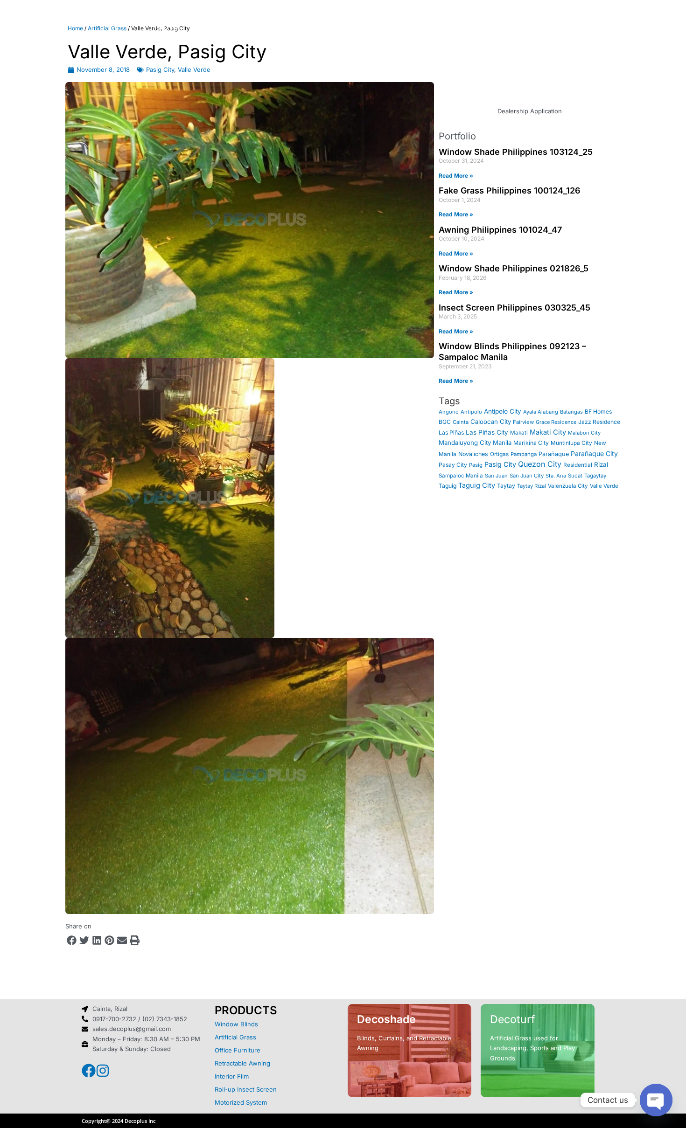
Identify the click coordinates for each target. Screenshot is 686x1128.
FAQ (427, 25)
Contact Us (482, 25)
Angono (449, 411)
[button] (71, 940)
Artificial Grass (235, 1037)
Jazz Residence (599, 421)
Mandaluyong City (465, 442)
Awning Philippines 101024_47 (500, 230)
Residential (577, 465)
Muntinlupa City (571, 443)
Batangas (571, 411)
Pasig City (160, 69)
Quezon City (539, 464)
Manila (502, 442)
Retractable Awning (242, 1063)
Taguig (447, 485)
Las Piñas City (487, 432)
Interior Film (232, 1076)
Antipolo (471, 411)
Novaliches (473, 453)
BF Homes (598, 411)
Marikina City (531, 442)
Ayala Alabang (540, 411)
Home (164, 25)
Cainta (461, 422)
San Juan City (527, 475)
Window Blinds (236, 1024)
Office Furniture (237, 1050)
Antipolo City (502, 411)
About (212, 25)
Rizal (601, 464)
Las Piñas (451, 432)
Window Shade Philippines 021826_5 (513, 268)
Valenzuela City (568, 486)
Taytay (506, 485)
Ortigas (499, 454)
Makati (519, 432)
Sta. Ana (556, 475)
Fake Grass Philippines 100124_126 (510, 190)
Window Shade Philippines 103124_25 (516, 152)
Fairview (523, 422)
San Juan (496, 475)
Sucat (575, 475)
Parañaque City (594, 453)
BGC (445, 421)
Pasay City (453, 464)
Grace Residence (556, 422)
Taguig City (476, 485)
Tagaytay (595, 475)
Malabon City (584, 432)
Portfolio (379, 25)
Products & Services (293, 25)
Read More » (456, 175)
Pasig (476, 465)
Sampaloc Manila (461, 475)
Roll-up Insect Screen (246, 1089)
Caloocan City (490, 421)
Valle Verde (194, 69)
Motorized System (241, 1102)
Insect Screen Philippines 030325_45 (514, 307)
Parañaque (554, 453)
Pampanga (524, 454)
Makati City (548, 432)
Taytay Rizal (531, 486)
